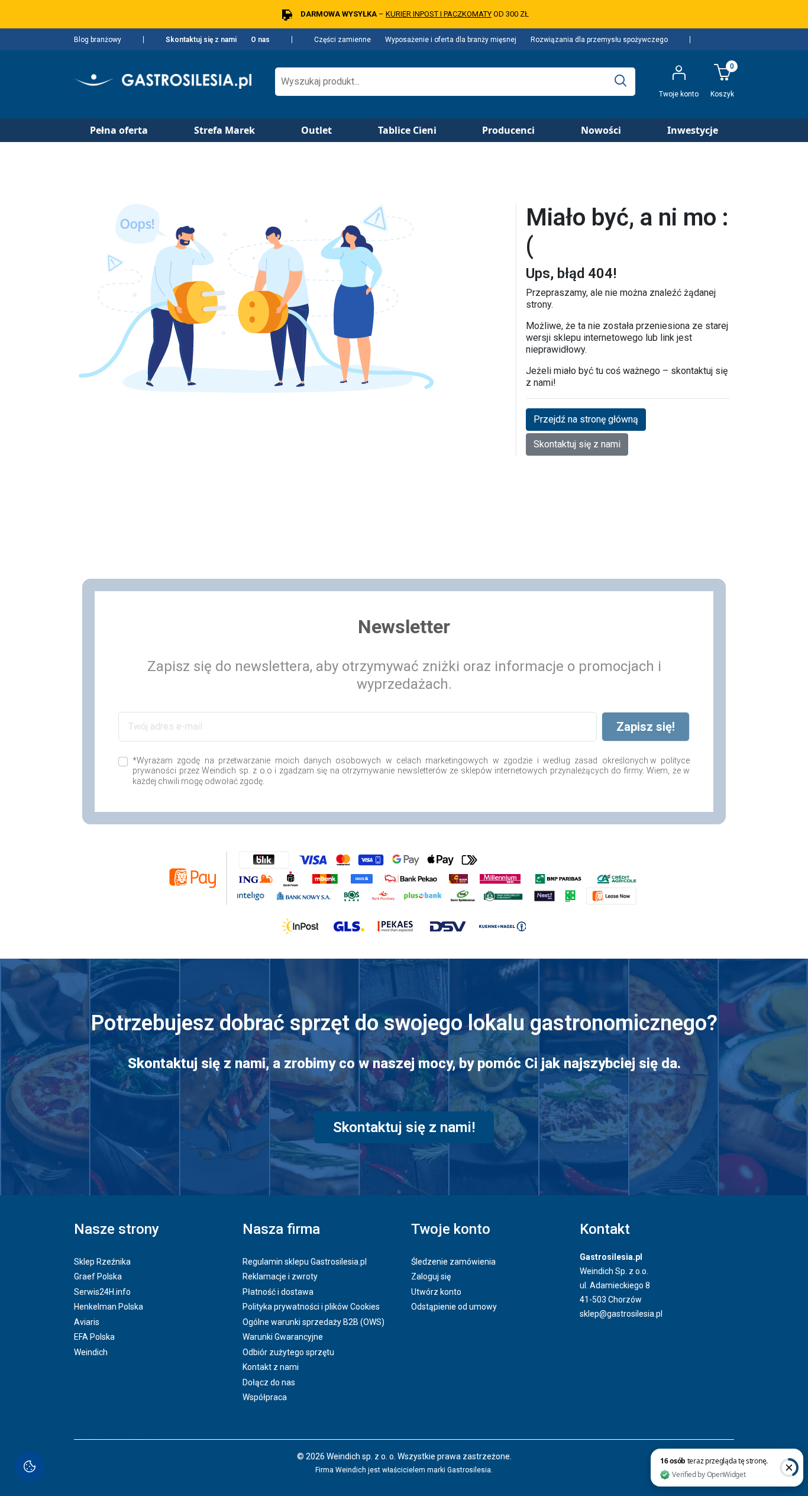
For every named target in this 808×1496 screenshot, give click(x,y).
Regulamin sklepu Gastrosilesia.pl (305, 1261)
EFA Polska (94, 1337)
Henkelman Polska (108, 1306)
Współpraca (265, 1397)
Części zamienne (342, 39)
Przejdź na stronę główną (586, 419)
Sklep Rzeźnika (102, 1261)
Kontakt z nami (271, 1367)
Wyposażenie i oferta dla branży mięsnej (450, 39)
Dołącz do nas (269, 1382)
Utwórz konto (436, 1292)
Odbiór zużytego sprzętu (288, 1352)
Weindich (91, 1352)
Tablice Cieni (407, 130)
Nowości (601, 130)
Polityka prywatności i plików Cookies (311, 1306)
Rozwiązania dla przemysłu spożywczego (599, 39)
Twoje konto (450, 1229)
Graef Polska (98, 1276)
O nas (260, 39)
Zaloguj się (431, 1276)
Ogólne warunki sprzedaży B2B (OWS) (313, 1322)
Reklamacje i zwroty (280, 1276)
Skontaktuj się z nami (201, 39)
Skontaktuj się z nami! (404, 1127)
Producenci (508, 130)
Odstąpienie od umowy (454, 1306)
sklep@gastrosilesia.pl (621, 1313)
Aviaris (86, 1322)
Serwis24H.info (102, 1292)
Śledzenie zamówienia (453, 1261)
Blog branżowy (97, 39)
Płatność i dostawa (278, 1292)
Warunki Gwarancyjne (283, 1337)
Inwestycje (692, 130)
